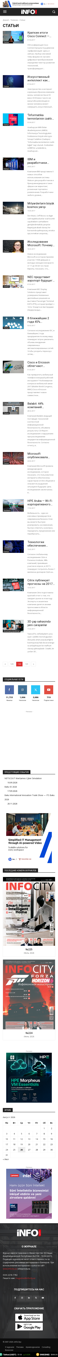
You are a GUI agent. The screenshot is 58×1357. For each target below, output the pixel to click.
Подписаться (48, 686)
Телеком (14, 20)
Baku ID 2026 (11, 786)
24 (7, 1149)
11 (14, 1139)
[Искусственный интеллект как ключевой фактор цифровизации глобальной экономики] (13, 81)
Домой (6, 20)
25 (14, 1149)
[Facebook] (15, 1298)
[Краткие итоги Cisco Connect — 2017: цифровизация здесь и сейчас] (13, 37)
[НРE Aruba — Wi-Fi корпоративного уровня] (13, 505)
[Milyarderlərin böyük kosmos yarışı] (13, 208)
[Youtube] (43, 1298)
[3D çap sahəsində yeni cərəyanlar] (13, 626)
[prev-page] (5, 664)
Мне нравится (9, 686)
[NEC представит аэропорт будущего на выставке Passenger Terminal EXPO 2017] (13, 281)
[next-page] (33, 664)
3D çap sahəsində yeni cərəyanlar (39, 623)
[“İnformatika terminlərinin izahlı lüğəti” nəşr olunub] (13, 119)
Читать (22, 686)
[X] (36, 1298)
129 (11, 664)
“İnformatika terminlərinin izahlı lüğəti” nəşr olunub (39, 118)
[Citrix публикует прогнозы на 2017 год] (13, 585)
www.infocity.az (10, 1268)
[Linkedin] (29, 1298)
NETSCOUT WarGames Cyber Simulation (23, 778)
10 (7, 1139)
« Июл (6, 1159)
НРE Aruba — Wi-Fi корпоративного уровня (39, 504)
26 (21, 1149)
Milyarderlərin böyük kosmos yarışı (40, 205)
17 (7, 1144)
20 (29, 1144)
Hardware (7, 510)
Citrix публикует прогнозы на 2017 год (40, 584)
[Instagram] (22, 1298)
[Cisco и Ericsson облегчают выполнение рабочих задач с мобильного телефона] (13, 367)
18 (14, 1144)
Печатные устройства (12, 631)
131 (26, 664)
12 (21, 1139)
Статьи (6, 42)
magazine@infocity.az (25, 1278)
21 (37, 1144)
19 (21, 1144)
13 (29, 1139)
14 (37, 1139)
